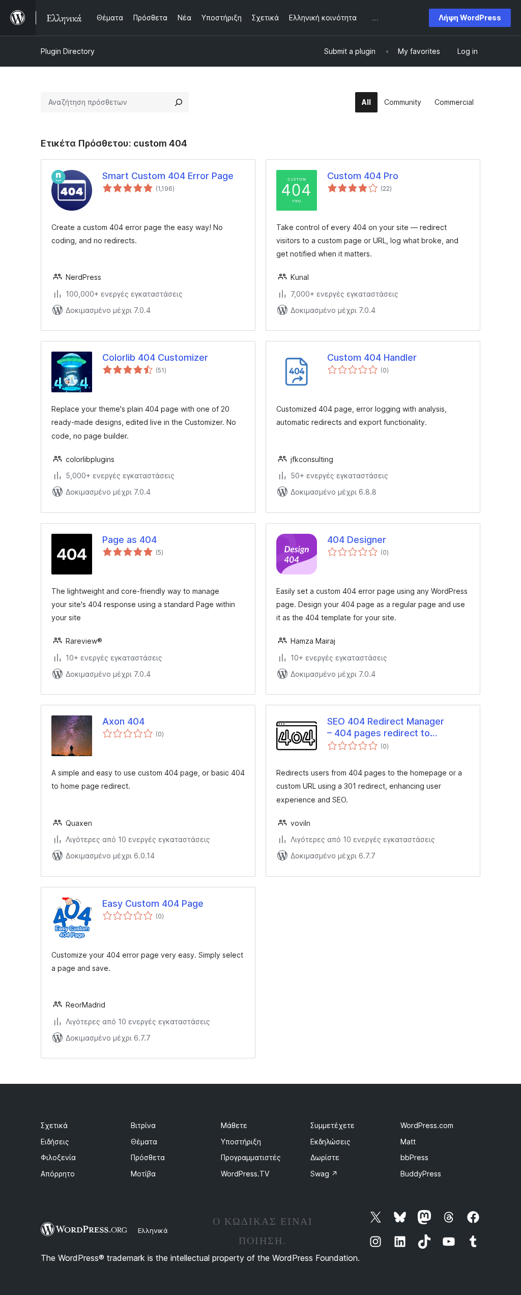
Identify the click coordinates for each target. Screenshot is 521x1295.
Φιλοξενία (58, 1157)
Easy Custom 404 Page (153, 903)
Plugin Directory (68, 51)
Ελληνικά (153, 1230)
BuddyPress (420, 1173)
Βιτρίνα (143, 1125)
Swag (324, 1173)
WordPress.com (426, 1125)
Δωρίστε (324, 1157)
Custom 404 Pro (362, 175)
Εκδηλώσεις (330, 1141)
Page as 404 (129, 539)
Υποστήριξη (241, 1141)
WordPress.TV (245, 1173)
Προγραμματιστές (251, 1157)
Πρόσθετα (148, 1157)
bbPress (414, 1157)
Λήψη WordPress (470, 17)
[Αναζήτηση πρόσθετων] (178, 102)
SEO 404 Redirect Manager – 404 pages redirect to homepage (385, 727)
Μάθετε (234, 1125)
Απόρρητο (58, 1173)
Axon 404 (123, 721)
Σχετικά (54, 1125)
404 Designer (356, 539)
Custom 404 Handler (372, 357)
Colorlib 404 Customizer (155, 357)
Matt (408, 1141)
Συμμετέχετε (332, 1125)
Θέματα (144, 1141)
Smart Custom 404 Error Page (168, 175)
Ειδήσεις (55, 1141)
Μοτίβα (143, 1173)
